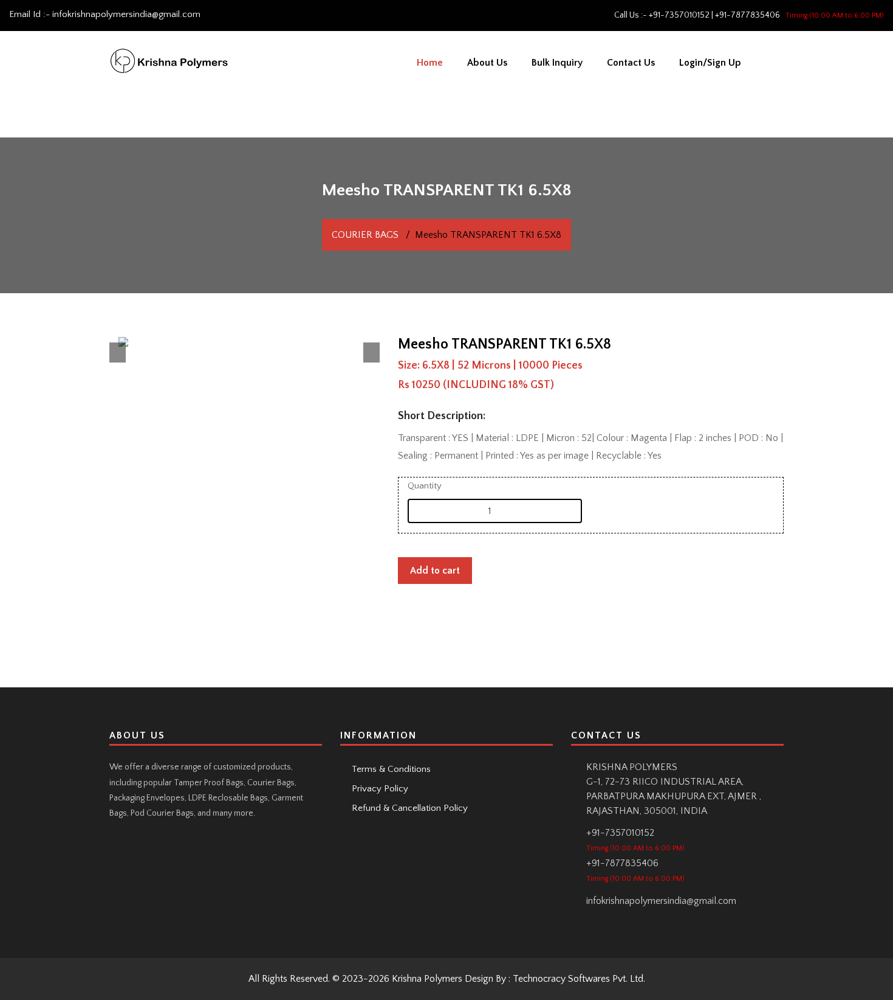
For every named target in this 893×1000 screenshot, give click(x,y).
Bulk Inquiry (557, 62)
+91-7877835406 (747, 15)
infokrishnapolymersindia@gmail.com (126, 14)
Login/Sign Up (710, 62)
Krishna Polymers (427, 978)
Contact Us (631, 62)
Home (430, 62)
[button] (117, 352)
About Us (487, 62)
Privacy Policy (378, 788)
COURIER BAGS (365, 234)
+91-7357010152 (679, 15)
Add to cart (435, 570)
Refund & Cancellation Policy (408, 808)
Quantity (425, 486)
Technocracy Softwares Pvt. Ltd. (579, 978)
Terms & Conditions (390, 769)
